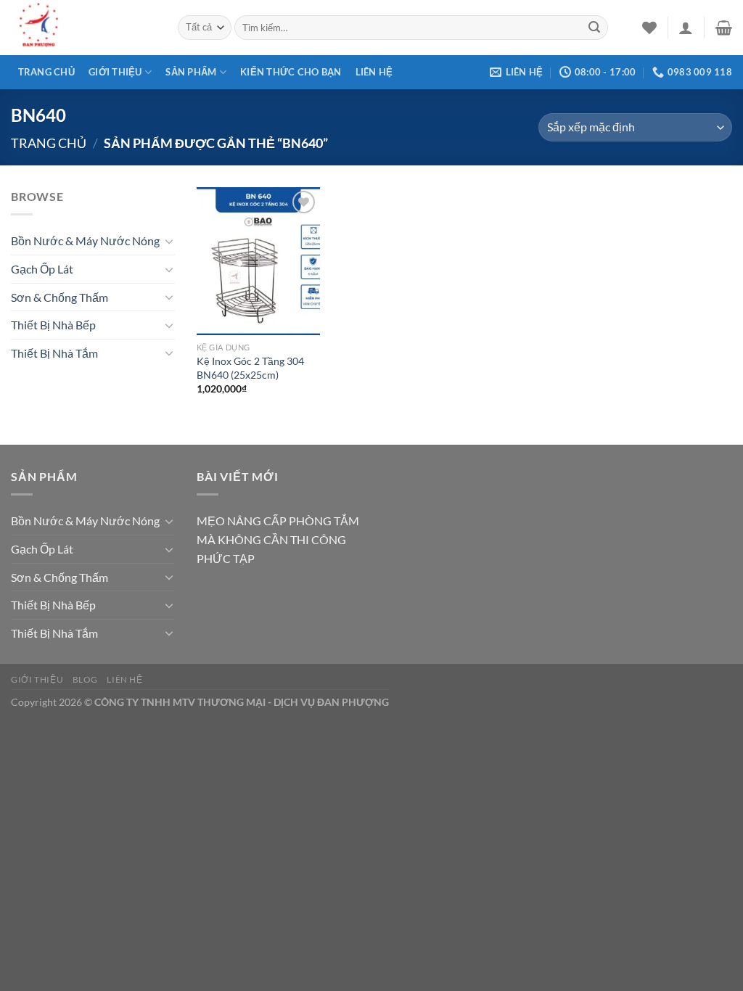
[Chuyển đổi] (169, 241)
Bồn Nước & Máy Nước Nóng (85, 240)
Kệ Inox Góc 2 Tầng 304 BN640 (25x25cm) (250, 368)
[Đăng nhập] (685, 28)
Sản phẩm (190, 72)
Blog (85, 679)
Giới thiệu (115, 72)
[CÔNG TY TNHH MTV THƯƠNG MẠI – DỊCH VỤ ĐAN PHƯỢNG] (83, 27)
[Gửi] (594, 27)
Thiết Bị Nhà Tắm (54, 353)
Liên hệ (374, 72)
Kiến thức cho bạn (290, 72)
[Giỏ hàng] (723, 28)
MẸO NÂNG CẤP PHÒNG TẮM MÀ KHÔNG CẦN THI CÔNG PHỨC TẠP (278, 539)
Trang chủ (46, 72)
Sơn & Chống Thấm (59, 297)
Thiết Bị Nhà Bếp (53, 325)
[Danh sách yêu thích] (649, 28)
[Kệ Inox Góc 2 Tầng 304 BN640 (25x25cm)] (258, 261)
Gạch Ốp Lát (42, 269)
